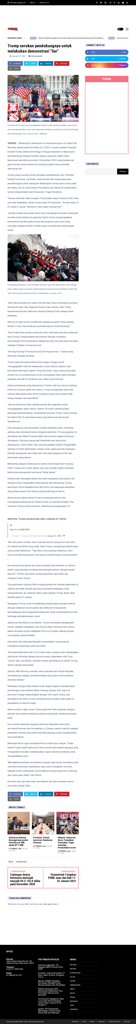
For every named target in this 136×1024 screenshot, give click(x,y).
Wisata (72, 993)
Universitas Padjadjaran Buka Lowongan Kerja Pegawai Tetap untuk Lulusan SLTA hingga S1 (51, 1002)
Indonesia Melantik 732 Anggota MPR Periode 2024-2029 (50, 967)
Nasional (73, 965)
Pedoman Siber (114, 1021)
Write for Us (44, 3)
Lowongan (74, 1009)
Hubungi (101, 1021)
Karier (90, 38)
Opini (72, 1005)
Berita (11, 862)
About (32, 3)
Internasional (36, 56)
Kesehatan (74, 1001)
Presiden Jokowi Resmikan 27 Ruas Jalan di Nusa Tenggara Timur (51, 975)
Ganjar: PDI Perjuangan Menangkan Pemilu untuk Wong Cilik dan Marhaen (49, 1011)
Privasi (92, 1021)
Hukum (72, 997)
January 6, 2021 (54, 535)
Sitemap (127, 1021)
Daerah (72, 981)
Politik (72, 977)
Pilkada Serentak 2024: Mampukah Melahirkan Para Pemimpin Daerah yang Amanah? (50, 992)
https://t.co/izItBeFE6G (20, 529)
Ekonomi (73, 968)
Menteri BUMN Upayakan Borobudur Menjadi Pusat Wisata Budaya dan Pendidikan (50, 38)
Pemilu (72, 989)
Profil (84, 1021)
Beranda (75, 1021)
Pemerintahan (75, 985)
